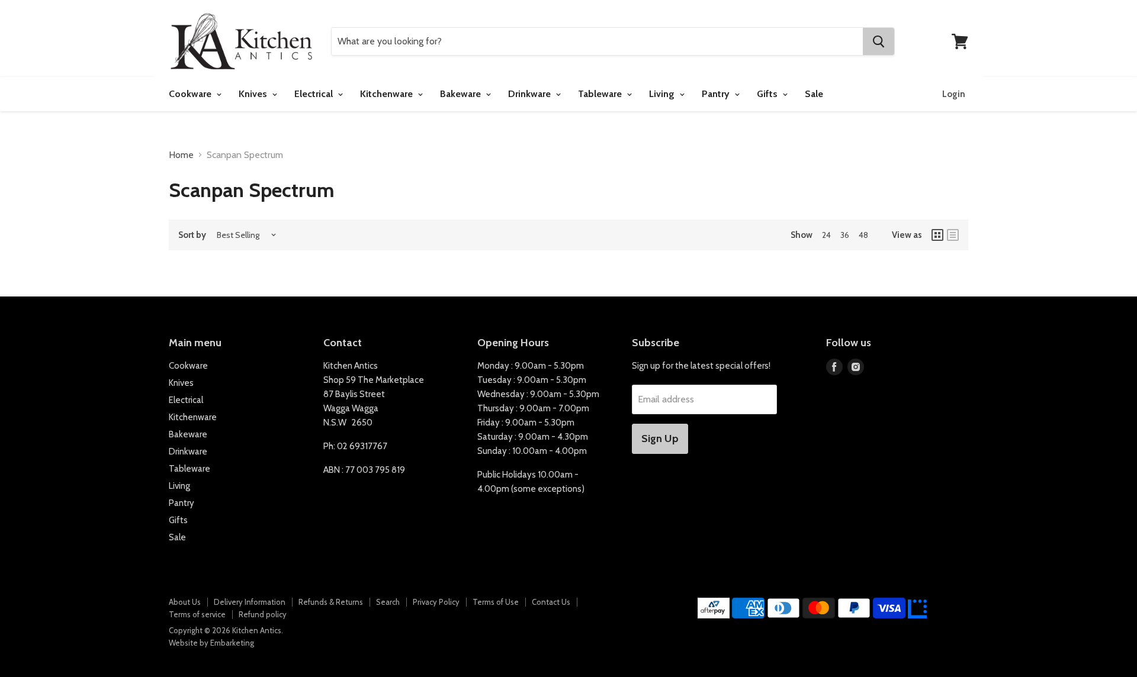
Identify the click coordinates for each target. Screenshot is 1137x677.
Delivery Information (249, 602)
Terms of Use (496, 602)
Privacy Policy (436, 602)
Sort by (192, 235)
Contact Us (551, 602)
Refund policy (263, 614)
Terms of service (197, 614)
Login (953, 94)
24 (826, 235)
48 (863, 235)
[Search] (878, 41)
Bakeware (461, 93)
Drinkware (530, 93)
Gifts (768, 93)
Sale (814, 93)
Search (388, 602)
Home (181, 155)
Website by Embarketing (211, 642)
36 (844, 235)
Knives (254, 93)
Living (663, 93)
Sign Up (660, 438)
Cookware (191, 93)
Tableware (601, 93)
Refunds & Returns (330, 602)
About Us (185, 602)
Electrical (314, 93)
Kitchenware (387, 93)
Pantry (717, 93)
